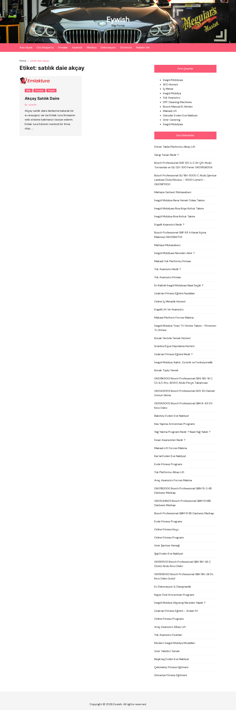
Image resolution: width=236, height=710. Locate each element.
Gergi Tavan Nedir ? (166, 155)
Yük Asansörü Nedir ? (167, 269)
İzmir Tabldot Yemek (167, 651)
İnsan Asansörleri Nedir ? (169, 440)
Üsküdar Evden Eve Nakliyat (180, 115)
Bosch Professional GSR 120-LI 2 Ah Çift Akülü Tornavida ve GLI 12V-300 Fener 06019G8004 (183, 165)
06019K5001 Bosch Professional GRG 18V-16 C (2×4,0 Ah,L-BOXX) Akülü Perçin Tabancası (183, 381)
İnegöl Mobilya (172, 93)
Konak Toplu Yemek (166, 370)
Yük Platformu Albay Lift (169, 472)
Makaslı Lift (170, 111)
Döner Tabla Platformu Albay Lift (174, 147)
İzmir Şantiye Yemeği (167, 545)
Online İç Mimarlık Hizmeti (170, 301)
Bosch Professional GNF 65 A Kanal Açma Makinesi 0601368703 (180, 235)
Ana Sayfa (26, 47)
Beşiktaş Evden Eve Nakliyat (171, 659)
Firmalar (63, 47)
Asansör (77, 47)
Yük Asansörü (171, 97)
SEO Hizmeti (170, 84)
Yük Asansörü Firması (167, 277)
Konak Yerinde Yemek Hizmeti (172, 338)
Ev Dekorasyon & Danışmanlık (172, 586)
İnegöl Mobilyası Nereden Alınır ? (174, 253)
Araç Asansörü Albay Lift (170, 627)
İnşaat (51, 90)
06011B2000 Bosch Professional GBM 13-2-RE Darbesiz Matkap (183, 491)
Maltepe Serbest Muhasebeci (172, 192)
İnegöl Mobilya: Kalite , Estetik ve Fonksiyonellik (183, 362)
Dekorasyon (108, 47)
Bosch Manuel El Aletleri (178, 106)
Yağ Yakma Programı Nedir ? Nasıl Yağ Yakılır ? (182, 432)
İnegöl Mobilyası (173, 80)
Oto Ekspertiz (45, 47)
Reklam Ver (143, 47)
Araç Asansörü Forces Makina (173, 480)
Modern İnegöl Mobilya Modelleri (174, 643)
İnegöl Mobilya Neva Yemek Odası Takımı (179, 200)
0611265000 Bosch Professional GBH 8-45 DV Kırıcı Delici (183, 406)
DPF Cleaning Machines (177, 102)
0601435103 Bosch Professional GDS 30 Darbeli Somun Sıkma (184, 393)
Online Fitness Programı (169, 537)
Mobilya (92, 47)
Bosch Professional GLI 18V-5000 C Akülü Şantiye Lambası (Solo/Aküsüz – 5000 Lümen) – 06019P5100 (185, 180)
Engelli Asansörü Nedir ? (169, 224)
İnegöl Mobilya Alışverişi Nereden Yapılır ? (179, 603)
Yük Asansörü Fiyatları (168, 635)
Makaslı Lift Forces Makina (170, 448)
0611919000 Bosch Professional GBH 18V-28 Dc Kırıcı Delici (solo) (184, 576)
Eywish (118, 19)
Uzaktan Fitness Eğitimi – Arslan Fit (176, 611)
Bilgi (28, 90)
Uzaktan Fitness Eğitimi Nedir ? (173, 354)
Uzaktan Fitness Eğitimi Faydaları (174, 293)
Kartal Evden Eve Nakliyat (170, 456)
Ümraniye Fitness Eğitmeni (170, 675)
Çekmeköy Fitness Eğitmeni (171, 667)
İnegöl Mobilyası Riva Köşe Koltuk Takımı (179, 208)
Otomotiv (126, 47)
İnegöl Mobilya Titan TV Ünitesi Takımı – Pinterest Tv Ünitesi (185, 328)
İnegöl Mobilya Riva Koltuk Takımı (174, 216)
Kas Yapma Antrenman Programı (174, 424)
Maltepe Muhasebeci (167, 245)
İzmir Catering (171, 120)
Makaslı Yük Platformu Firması (172, 261)
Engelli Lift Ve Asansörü (168, 309)
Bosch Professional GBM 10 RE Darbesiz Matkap (184, 513)
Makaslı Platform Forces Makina (174, 317)
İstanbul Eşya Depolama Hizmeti (174, 346)
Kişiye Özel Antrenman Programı (174, 595)
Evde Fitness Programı (168, 464)
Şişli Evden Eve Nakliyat (168, 553)
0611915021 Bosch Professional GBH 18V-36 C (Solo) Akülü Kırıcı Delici (182, 564)
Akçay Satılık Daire (42, 98)
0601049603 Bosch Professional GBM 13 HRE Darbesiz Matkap (182, 503)
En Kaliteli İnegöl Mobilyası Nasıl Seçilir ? (178, 285)
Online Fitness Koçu (166, 529)
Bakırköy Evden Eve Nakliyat (171, 416)
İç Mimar (168, 89)
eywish (32, 104)
